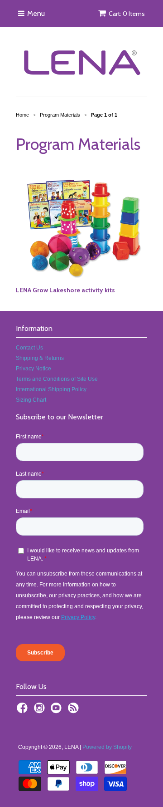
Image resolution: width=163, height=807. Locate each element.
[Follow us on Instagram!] (41, 711)
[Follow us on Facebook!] (23, 711)
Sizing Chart (31, 400)
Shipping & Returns (40, 358)
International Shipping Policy (51, 389)
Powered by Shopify (107, 747)
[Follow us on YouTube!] (57, 711)
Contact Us (29, 347)
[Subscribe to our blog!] (75, 711)
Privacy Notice (33, 368)
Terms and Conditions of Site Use (57, 379)
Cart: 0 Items (127, 14)
